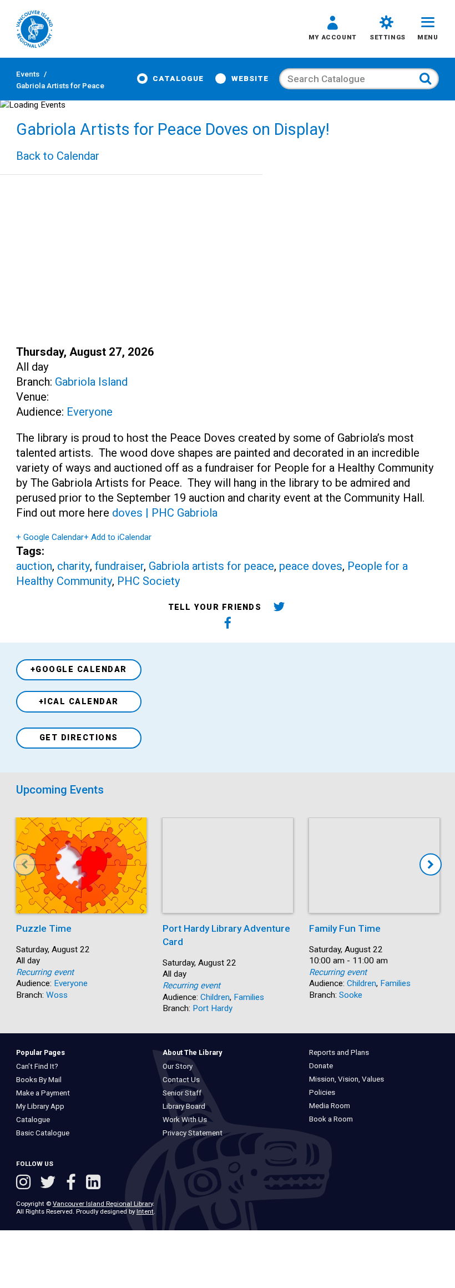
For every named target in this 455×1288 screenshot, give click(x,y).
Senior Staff (184, 1093)
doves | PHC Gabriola (165, 512)
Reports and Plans (342, 1052)
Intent (145, 1211)
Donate (324, 1066)
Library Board (186, 1106)
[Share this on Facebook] (228, 624)
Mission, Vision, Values (349, 1079)
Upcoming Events (60, 789)
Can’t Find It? (39, 1066)
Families (249, 997)
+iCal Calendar (79, 701)
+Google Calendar (79, 669)
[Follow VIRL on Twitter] (50, 1183)
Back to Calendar (57, 156)
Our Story (180, 1066)
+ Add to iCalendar (117, 537)
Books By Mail (41, 1079)
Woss (57, 995)
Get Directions (78, 738)
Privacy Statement (195, 1133)
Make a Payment (45, 1093)
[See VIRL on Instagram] (25, 1183)
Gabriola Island (91, 381)
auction (34, 566)
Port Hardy (212, 1008)
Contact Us (184, 1079)
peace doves (310, 566)
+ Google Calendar (50, 537)
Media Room (332, 1106)
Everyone (90, 411)
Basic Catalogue (45, 1133)
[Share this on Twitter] (279, 608)
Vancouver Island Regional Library (103, 1204)
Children (215, 997)
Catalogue (178, 78)
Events (27, 74)
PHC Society (148, 581)
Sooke (350, 995)
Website (250, 78)
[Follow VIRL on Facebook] (73, 1183)
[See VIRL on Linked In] (93, 1183)
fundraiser (119, 566)
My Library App (42, 1106)
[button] (333, 29)
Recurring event (45, 972)
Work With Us (187, 1119)
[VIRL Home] (34, 30)
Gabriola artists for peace (211, 566)
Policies (325, 1092)
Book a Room (334, 1119)
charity (73, 566)
